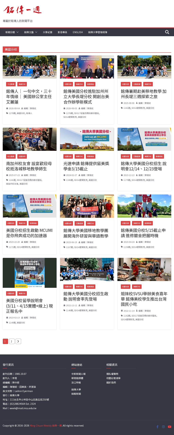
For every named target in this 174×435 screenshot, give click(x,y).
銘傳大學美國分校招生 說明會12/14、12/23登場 (144, 166)
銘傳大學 (76, 389)
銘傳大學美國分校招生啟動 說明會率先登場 (85, 296)
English (78, 32)
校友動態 (10, 156)
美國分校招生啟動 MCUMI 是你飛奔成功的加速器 (29, 232)
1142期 (127, 315)
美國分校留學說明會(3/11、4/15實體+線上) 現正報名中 (29, 305)
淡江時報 (76, 382)
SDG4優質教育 (70, 116)
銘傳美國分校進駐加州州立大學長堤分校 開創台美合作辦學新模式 (86, 96)
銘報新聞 (76, 393)
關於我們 (111, 382)
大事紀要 (47, 32)
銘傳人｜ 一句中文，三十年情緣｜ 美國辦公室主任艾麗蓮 (29, 96)
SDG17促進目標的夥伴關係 (86, 113)
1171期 (12, 246)
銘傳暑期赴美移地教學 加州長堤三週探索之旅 (144, 93)
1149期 (12, 322)
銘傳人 (29, 113)
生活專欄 (10, 84)
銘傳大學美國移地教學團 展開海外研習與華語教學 (85, 232)
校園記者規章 (113, 378)
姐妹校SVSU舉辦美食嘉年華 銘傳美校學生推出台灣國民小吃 (144, 299)
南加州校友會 (12, 183)
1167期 (69, 247)
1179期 (127, 179)
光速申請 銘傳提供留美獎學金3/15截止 (86, 166)
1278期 (12, 113)
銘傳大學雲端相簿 (97, 32)
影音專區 (62, 32)
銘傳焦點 (90, 84)
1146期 (69, 310)
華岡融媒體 (77, 378)
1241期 (127, 107)
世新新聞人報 (78, 374)
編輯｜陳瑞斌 (30, 108)
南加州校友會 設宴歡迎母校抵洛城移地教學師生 (29, 166)
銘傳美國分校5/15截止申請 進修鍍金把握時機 (143, 232)
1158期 (127, 246)
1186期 (69, 179)
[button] (17, 32)
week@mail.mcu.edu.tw (23, 408)
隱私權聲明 (112, 374)
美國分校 (22, 84)
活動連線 (136, 84)
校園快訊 (68, 84)
